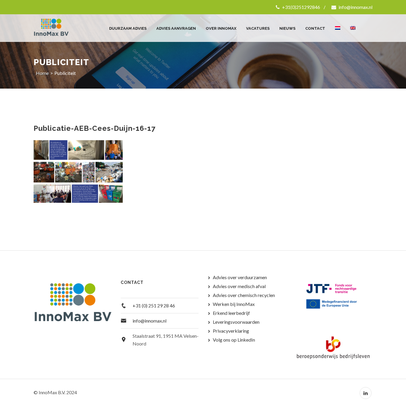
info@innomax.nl (355, 7)
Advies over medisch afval (239, 286)
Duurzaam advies (128, 28)
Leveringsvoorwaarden (236, 322)
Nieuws (287, 28)
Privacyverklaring (231, 331)
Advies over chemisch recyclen (244, 295)
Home (42, 73)
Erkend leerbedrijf (231, 313)
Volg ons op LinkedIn (234, 339)
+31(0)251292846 (300, 7)
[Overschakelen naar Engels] (353, 25)
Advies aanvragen (176, 28)
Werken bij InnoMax (234, 304)
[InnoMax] (58, 28)
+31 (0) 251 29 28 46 (154, 305)
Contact (315, 28)
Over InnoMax (221, 28)
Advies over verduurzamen (240, 277)
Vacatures (258, 28)
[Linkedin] (366, 393)
